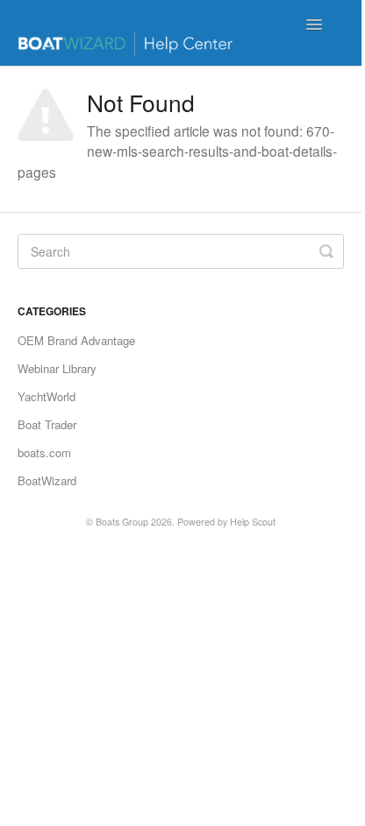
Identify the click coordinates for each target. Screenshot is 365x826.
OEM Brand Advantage (76, 340)
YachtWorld (46, 396)
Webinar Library (57, 368)
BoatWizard (47, 480)
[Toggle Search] (326, 251)
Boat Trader (47, 424)
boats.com (44, 452)
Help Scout (253, 521)
